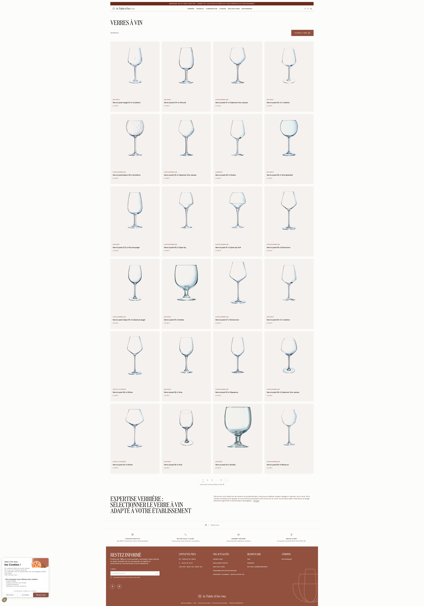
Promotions (218, 559)
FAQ (248, 559)
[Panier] (311, 8)
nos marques (247, 8)
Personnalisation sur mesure (225, 570)
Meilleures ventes (220, 563)
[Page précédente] (226, 480)
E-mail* (113, 569)
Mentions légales (186, 603)
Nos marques (287, 559)
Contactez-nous (189, 559)
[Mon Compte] (308, 8)
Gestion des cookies (204, 603)
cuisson (222, 8)
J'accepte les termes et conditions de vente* (126, 577)
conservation (211, 8)
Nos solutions (234, 8)
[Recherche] (305, 8)
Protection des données (219, 603)
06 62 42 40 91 (187, 563)
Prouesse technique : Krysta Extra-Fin (228, 574)
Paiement (251, 563)
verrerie (190, 8)
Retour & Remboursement (257, 567)
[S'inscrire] (156, 573)
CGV (195, 603)
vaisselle (200, 8)
